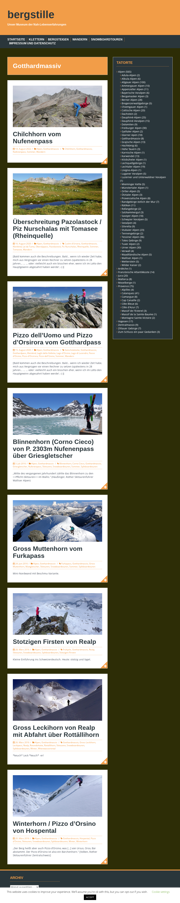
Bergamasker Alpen (133, 96)
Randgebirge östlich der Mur (139, 201)
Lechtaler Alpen (131, 166)
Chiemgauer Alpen (133, 106)
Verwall (126, 251)
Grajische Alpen (131, 142)
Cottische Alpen (131, 110)
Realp (91, 649)
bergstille (30, 14)
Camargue (128, 296)
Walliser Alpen (130, 258)
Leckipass (17, 745)
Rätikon (126, 205)
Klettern (36, 39)
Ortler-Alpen (129, 191)
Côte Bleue (128, 303)
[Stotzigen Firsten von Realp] (57, 613)
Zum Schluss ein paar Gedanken (137, 332)
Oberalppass (42, 246)
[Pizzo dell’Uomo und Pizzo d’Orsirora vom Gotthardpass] (57, 307)
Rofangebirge (129, 208)
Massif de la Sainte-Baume (137, 314)
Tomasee (17, 249)
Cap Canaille (129, 300)
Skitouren (47, 466)
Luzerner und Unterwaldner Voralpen (144, 177)
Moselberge (125, 282)
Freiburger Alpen (132, 128)
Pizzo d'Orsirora (30, 356)
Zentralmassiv (126, 324)
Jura (120, 275)
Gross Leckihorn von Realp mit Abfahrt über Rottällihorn (56, 731)
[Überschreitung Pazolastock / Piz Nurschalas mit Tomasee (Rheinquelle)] (57, 193)
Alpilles (126, 289)
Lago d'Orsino (63, 353)
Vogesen (123, 321)
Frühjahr (67, 649)
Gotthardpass (19, 353)
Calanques (128, 293)
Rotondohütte (36, 745)
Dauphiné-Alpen (131, 117)
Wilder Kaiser (129, 265)
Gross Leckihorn (87, 742)
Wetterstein (128, 261)
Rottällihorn (49, 745)
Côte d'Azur (128, 307)
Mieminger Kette (131, 184)
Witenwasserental (47, 748)
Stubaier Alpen (130, 230)
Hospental (85, 838)
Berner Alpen (129, 99)
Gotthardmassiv (51, 148)
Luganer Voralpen (132, 173)
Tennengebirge (131, 233)
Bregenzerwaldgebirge (135, 103)
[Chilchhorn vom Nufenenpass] (57, 106)
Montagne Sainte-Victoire (136, 317)
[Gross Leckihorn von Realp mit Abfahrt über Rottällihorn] (57, 699)
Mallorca (123, 279)
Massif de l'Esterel (132, 310)
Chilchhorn (70, 148)
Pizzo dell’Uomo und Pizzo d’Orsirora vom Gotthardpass (57, 339)
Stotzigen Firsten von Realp (54, 641)
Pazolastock (55, 246)
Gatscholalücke (72, 349)
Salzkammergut (131, 212)
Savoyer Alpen (130, 215)
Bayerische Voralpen (134, 92)
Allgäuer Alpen (130, 82)
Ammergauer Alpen (133, 85)
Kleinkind (17, 246)
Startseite (16, 39)
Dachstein (127, 114)
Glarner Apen (129, 135)
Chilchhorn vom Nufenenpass (37, 137)
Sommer (31, 151)
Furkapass (66, 563)
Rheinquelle (83, 246)
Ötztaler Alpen (130, 194)
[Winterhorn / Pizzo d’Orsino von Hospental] (57, 795)
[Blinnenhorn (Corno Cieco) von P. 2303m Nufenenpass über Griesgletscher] (57, 413)
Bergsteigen (58, 39)
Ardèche (123, 268)
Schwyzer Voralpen (133, 219)
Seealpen (127, 223)
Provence (123, 286)
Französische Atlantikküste (133, 272)
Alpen (39, 148)
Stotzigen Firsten (67, 652)
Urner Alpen (129, 247)
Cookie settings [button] (161, 892)
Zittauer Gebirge (127, 328)
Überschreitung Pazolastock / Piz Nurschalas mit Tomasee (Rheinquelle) (57, 228)
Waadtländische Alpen (135, 254)
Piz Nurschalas (69, 246)
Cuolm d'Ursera (72, 243)
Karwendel (128, 156)
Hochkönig (128, 145)
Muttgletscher (32, 566)
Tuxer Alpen (129, 244)
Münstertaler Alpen (133, 187)
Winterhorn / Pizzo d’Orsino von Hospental (54, 827)
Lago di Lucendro (79, 353)
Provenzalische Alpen (134, 198)
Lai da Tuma (29, 246)
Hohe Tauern (129, 149)
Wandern (79, 39)
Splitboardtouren (89, 466)
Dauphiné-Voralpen (133, 121)
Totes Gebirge (130, 240)
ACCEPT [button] (90, 897)
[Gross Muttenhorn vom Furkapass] (57, 520)
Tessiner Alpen (130, 237)
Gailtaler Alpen (130, 131)
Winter (33, 748)
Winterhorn (81, 841)
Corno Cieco (78, 463)
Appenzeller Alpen (132, 89)
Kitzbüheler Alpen (132, 159)
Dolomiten (128, 124)
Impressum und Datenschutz (32, 43)
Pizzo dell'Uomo (46, 356)
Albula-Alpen (129, 78)
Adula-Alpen (129, 75)
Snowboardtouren (107, 39)
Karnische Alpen (131, 152)
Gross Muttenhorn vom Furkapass (47, 552)
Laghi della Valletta (46, 353)
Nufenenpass (19, 151)
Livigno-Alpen (130, 170)
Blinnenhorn (65, 463)
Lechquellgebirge (132, 163)
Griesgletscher (20, 466)
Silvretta (126, 226)
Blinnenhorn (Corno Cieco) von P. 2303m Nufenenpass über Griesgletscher (53, 448)
